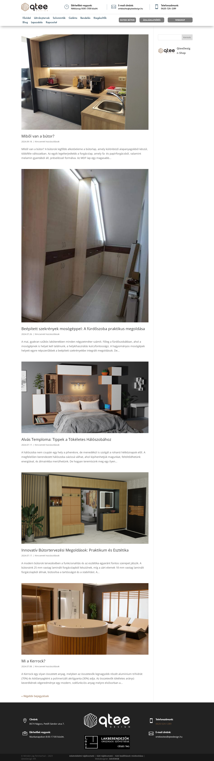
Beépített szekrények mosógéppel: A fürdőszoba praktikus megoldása (83, 328)
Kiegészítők (100, 18)
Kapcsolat (51, 22)
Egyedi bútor (127, 20)
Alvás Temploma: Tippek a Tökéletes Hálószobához (66, 439)
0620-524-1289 (163, 723)
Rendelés (85, 18)
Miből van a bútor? (37, 136)
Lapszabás (37, 22)
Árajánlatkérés (152, 20)
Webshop (180, 20)
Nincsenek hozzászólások (47, 141)
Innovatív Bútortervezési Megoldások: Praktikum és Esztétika (75, 550)
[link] (114, 758)
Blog (25, 22)
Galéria (73, 18)
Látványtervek (42, 18)
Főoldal (27, 18)
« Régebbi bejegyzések (35, 696)
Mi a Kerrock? (33, 661)
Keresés (187, 37)
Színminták (59, 18)
